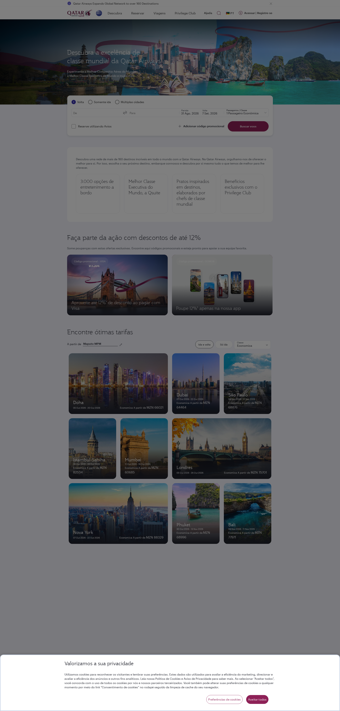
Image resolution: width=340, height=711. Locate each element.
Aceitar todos (257, 699)
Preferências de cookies (224, 699)
